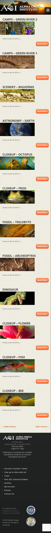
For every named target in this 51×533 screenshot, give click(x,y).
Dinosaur (10, 289)
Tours (7, 476)
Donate (7, 490)
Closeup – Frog (14, 188)
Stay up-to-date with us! (15, 472)
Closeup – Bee (13, 391)
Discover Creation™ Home (15, 468)
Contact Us (9, 494)
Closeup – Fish (13, 357)
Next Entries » (42, 426)
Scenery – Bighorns (18, 87)
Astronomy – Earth (18, 121)
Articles (7, 483)
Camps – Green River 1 (19, 53)
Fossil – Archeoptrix (19, 256)
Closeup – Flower (16, 323)
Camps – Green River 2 (19, 19)
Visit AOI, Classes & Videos (16, 479)
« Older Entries (9, 426)
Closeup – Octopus (17, 154)
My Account (9, 486)
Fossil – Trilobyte (16, 222)
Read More (42, 44)
